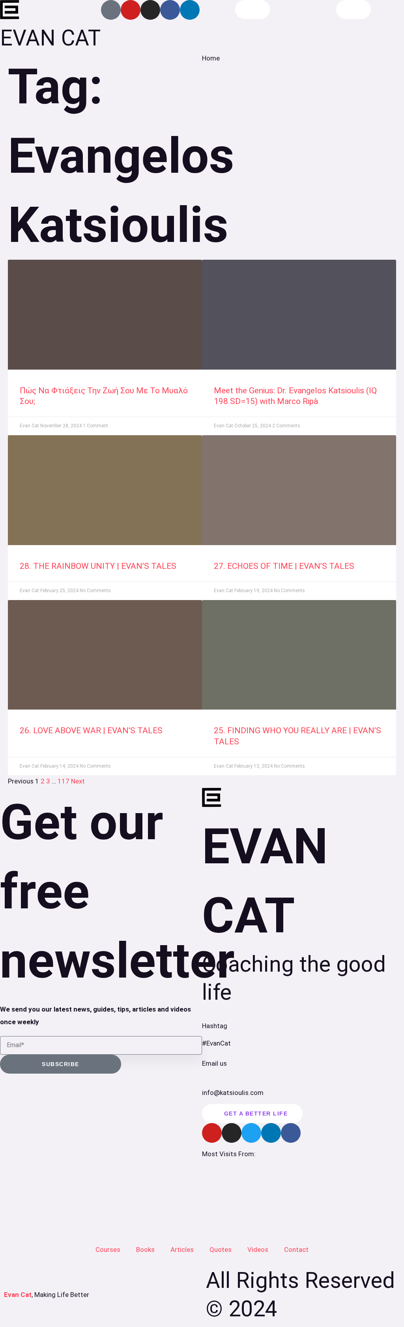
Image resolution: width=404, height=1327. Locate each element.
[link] (105, 315)
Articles (182, 1249)
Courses (107, 1249)
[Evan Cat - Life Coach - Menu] (353, 9)
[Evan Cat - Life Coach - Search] (252, 9)
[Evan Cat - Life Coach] (10, 10)
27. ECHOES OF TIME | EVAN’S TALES (284, 566)
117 (63, 781)
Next (78, 781)
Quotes (220, 1249)
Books (145, 1249)
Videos (257, 1249)
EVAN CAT (50, 38)
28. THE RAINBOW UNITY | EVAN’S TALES (98, 566)
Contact (296, 1249)
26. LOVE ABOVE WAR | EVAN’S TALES (91, 730)
